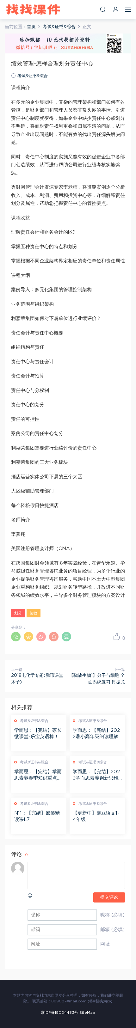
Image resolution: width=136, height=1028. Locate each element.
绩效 (33, 613)
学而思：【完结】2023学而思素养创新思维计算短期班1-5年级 (96, 775)
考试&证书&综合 (32, 76)
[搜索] (103, 9)
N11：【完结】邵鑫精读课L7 (37, 816)
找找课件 (33, 9)
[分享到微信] (16, 636)
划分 (18, 613)
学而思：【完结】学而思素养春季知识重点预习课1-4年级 (38, 775)
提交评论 (109, 897)
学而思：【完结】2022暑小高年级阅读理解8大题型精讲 (97, 734)
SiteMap (87, 1012)
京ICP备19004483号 (59, 1012)
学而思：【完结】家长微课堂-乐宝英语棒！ (38, 733)
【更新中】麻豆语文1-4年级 (96, 816)
